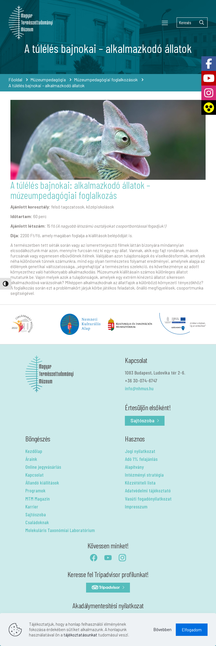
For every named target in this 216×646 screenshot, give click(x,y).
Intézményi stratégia (144, 475)
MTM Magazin (37, 498)
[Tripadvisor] (108, 588)
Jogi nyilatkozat (140, 451)
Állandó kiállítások (42, 482)
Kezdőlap (33, 451)
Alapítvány (134, 467)
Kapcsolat (34, 475)
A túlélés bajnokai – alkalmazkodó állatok (46, 85)
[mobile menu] (165, 22)
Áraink (31, 459)
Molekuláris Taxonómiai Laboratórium (60, 530)
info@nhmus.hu (139, 388)
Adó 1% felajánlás (141, 459)
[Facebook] (208, 63)
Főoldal (15, 79)
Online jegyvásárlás (43, 467)
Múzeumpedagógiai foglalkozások (106, 79)
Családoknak (37, 522)
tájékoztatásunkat (80, 634)
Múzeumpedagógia (48, 79)
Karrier (31, 506)
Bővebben (162, 629)
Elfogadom (192, 629)
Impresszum (136, 506)
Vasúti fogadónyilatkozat (148, 498)
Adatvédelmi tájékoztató (148, 490)
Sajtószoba (35, 514)
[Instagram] (208, 93)
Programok (35, 490)
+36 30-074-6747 (141, 380)
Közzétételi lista (140, 482)
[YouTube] (208, 78)
